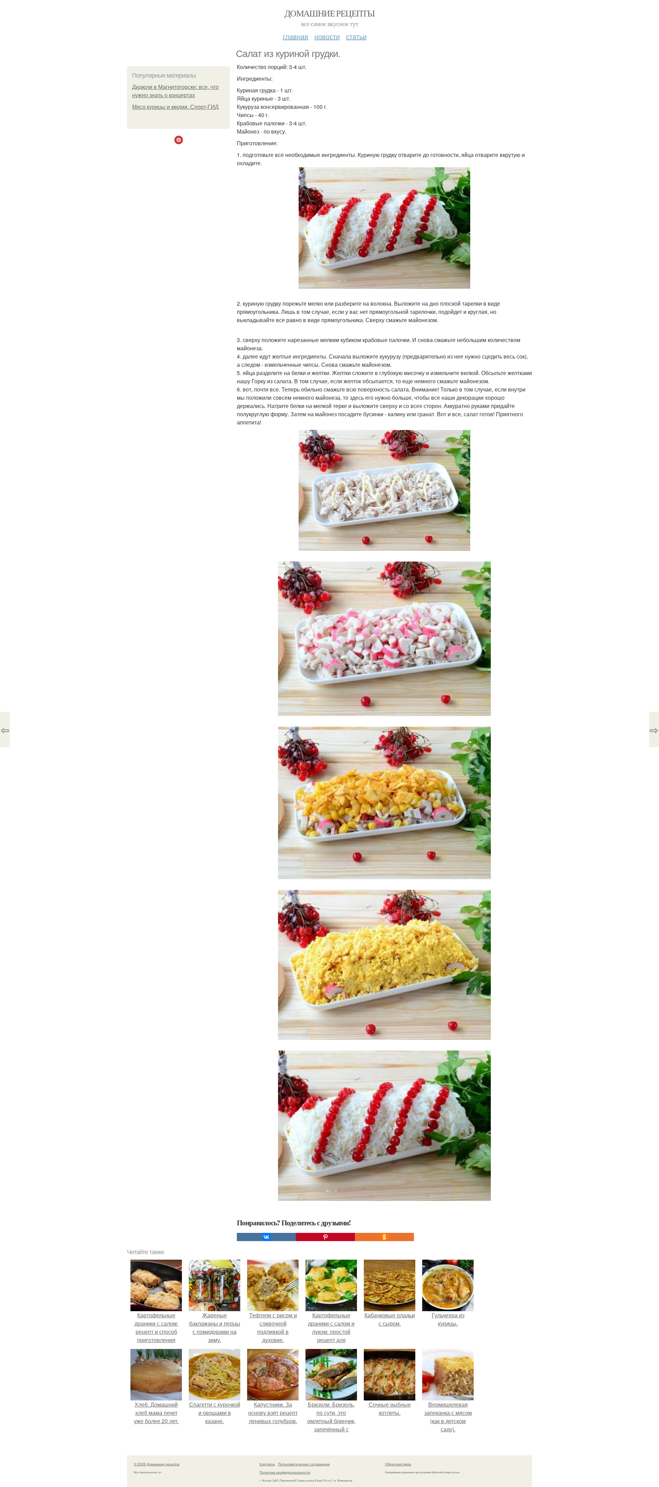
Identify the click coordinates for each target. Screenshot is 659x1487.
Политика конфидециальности (284, 1472)
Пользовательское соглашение (304, 1464)
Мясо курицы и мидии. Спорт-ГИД (175, 107)
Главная (295, 36)
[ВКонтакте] (266, 1237)
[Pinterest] (325, 1237)
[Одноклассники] (384, 1237)
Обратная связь (398, 1464)
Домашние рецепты (329, 13)
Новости (327, 36)
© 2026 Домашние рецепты (157, 1464)
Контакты (267, 1464)
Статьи (356, 36)
